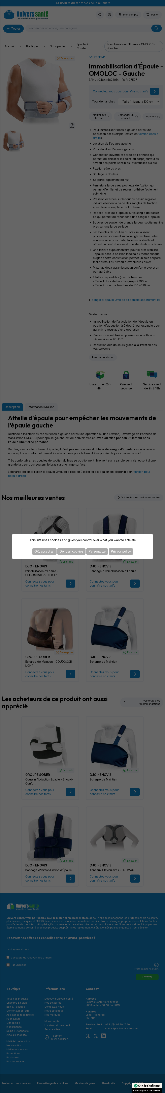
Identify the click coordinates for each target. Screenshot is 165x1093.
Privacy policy (121, 551)
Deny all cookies (71, 551)
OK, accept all (44, 551)
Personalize (97, 551)
